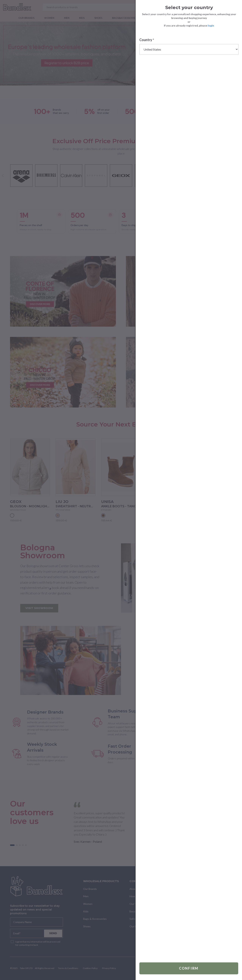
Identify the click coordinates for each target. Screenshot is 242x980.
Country (146, 40)
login (211, 25)
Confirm (189, 968)
